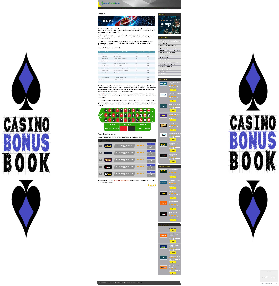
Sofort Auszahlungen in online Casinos (168, 62)
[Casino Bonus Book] (109, 4)
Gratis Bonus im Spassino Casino (167, 52)
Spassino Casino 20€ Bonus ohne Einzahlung (170, 50)
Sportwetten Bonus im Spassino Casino (169, 48)
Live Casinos (162, 73)
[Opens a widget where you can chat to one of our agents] (269, 277)
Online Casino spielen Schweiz (167, 55)
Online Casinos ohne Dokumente (167, 64)
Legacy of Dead (163, 71)
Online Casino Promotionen (166, 66)
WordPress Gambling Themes (130, 282)
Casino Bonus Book (111, 282)
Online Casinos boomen (165, 69)
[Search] (179, 8)
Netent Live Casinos (164, 59)
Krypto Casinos (163, 43)
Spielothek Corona (164, 57)
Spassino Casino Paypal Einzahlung (168, 45)
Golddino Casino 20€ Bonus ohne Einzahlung (170, 41)
